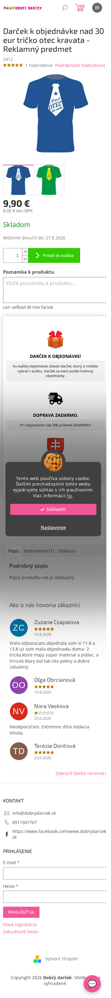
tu (69, 496)
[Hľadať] (65, 8)
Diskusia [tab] (67, 551)
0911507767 (24, 822)
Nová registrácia (20, 924)
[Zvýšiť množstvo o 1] (25, 251)
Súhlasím (56, 509)
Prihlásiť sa (21, 912)
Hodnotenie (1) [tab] (39, 551)
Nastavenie (53, 527)
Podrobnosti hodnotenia (80, 65)
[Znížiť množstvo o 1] (25, 259)
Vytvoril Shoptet (61, 958)
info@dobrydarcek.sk (34, 813)
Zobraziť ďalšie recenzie (80, 773)
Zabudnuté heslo (20, 931)
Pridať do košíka (58, 255)
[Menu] (97, 8)
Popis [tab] (13, 551)
